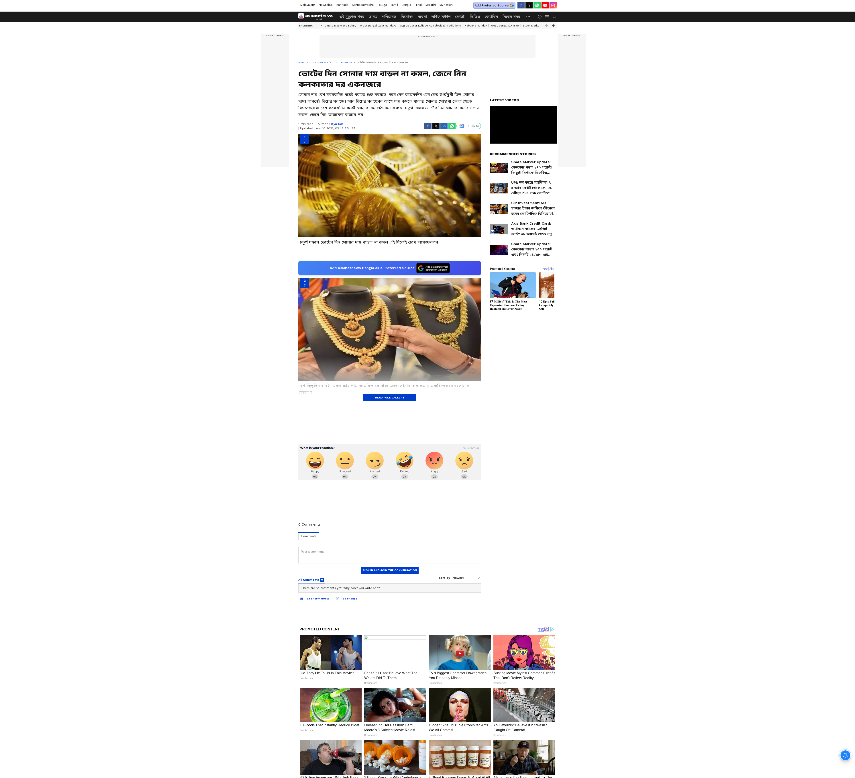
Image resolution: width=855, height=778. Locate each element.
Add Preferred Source (492, 5)
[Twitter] (529, 5)
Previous (546, 25)
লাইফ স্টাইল (441, 16)
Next (553, 25)
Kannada (342, 4)
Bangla (406, 4)
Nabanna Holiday (476, 25)
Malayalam (307, 4)
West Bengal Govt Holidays (378, 25)
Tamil (394, 4)
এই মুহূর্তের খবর (351, 16)
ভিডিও (475, 16)
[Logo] (317, 17)
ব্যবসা (422, 16)
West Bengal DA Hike (505, 25)
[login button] (541, 17)
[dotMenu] (528, 16)
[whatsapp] (537, 5)
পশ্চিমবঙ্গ (389, 16)
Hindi (418, 4)
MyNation (446, 4)
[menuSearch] (554, 16)
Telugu (382, 4)
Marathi (430, 4)
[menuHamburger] (547, 16)
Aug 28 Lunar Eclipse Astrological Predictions (430, 25)
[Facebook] (521, 5)
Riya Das (337, 124)
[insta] (553, 5)
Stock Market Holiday (537, 25)
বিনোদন (407, 16)
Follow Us (473, 126)
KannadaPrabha (363, 4)
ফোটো (460, 16)
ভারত (373, 16)
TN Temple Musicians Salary (337, 25)
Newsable (326, 4)
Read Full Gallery (389, 397)
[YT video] (545, 5)
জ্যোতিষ (491, 16)
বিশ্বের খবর (511, 16)
